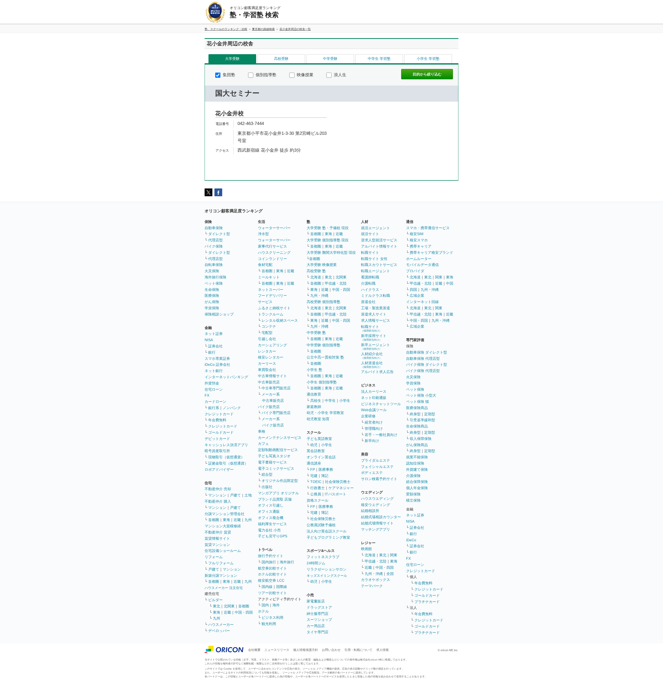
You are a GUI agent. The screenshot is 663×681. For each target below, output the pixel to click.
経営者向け (374, 422)
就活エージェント (375, 228)
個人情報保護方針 (305, 650)
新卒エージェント (375, 346)
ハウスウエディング (377, 498)
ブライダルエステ (375, 460)
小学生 (344, 400)
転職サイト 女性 (374, 259)
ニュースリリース (276, 650)
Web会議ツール (374, 410)
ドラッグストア (319, 607)
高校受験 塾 (316, 271)
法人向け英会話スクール (327, 531)
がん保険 (212, 302)
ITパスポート (335, 494)
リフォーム (214, 557)
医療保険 (212, 295)
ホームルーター (418, 259)
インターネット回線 (422, 302)
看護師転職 (370, 277)
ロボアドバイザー (219, 469)
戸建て (235, 495)
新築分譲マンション (221, 575)
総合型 (267, 474)
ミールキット (269, 277)
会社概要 (254, 650)
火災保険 (212, 271)
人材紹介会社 (372, 355)
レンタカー (267, 351)
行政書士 (317, 488)
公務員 (315, 494)
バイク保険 (214, 246)
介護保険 (413, 476)
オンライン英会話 (321, 457)
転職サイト (370, 252)
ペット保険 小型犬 (421, 395)
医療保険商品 (417, 408)
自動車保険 (214, 228)
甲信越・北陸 (336, 283)
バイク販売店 (269, 407)
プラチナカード (427, 602)
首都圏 (213, 520)
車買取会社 (267, 370)
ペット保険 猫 (417, 401)
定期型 (429, 414)
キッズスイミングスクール (327, 576)
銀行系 (213, 408)
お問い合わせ (331, 650)
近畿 (237, 520)
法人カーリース (373, 391)
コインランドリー (272, 259)
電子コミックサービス (276, 468)
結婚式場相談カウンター (381, 517)
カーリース (267, 363)
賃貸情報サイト (217, 538)
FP (312, 469)
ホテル (263, 611)
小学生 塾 (314, 370)
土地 (248, 495)
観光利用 (269, 624)
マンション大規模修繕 (223, 526)
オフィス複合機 (270, 518)
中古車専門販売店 (276, 388)
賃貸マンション (217, 545)
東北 (216, 606)
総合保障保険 (417, 482)
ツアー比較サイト (272, 593)
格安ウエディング (375, 505)
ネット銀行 (214, 371)
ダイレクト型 (219, 234)
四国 (413, 289)
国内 (265, 605)
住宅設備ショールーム (223, 551)
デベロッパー (219, 631)
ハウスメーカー (221, 624)
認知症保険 (415, 463)
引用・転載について (358, 650)
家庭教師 (314, 407)
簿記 (324, 476)
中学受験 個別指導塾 (323, 345)
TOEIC (315, 482)
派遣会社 (368, 302)
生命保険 (212, 289)
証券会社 (215, 346)
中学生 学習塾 (379, 59)
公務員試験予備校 (321, 525)
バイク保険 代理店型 (423, 371)
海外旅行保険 (215, 277)
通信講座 (314, 463)
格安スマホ (419, 240)
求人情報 (382, 650)
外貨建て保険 (417, 469)
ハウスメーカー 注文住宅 (224, 588)
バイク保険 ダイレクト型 (426, 364)
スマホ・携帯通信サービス (428, 228)
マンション (217, 495)
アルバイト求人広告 (377, 372)
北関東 (229, 606)
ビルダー (215, 600)
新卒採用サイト (373, 337)
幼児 (314, 445)
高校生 (315, 400)
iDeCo (411, 540)
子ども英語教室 (319, 439)
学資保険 (212, 308)
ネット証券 (214, 334)
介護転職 (368, 283)
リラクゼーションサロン (327, 569)
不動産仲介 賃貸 (218, 532)
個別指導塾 (265, 75)
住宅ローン (214, 389)
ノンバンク (232, 408)
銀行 (211, 352)
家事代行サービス (272, 246)
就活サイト (370, 234)
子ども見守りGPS (272, 536)
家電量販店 (316, 601)
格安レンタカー (270, 357)
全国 (390, 574)
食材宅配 (265, 265)
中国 (449, 283)
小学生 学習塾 (428, 59)
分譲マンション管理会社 (224, 514)
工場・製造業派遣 (375, 308)
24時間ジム (316, 563)
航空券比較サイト (272, 568)
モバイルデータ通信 (422, 265)
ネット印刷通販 (373, 398)
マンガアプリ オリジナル (278, 493)
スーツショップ (319, 619)
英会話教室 (316, 451)
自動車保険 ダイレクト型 (426, 352)
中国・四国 (244, 612)
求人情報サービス (375, 320)
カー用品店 (316, 626)
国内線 (267, 587)
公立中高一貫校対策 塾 (325, 357)
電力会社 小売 (269, 530)
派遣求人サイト (373, 314)
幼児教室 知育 (318, 419)
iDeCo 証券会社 (217, 364)
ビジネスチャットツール (381, 404)
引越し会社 (267, 339)
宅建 (314, 476)
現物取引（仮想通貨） (226, 457)
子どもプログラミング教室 (328, 537)
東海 (226, 520)
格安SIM (416, 234)
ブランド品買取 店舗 (275, 499)
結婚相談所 (370, 511)
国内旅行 (269, 562)
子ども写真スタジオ (274, 456)
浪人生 (339, 75)
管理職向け (374, 428)
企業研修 (368, 416)
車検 (261, 431)
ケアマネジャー (341, 488)
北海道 (315, 277)
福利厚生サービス (272, 524)
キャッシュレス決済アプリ (226, 445)
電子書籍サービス (272, 462)
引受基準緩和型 (422, 420)
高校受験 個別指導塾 (323, 302)
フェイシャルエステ (377, 467)
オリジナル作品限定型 (280, 481)
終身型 (415, 414)
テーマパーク (372, 586)
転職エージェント (375, 271)
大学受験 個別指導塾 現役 (328, 240)
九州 (248, 520)
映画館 (366, 549)
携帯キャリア (420, 246)
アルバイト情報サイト (379, 246)
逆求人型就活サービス (379, 240)
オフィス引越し (270, 505)
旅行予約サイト (270, 556)
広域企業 (417, 295)
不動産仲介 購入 (218, 501)
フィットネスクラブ (323, 557)
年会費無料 (217, 420)
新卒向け (372, 441)
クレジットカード (219, 414)
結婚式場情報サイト (377, 523)
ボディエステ (372, 473)
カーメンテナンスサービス (279, 438)
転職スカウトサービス (379, 265)
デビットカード (217, 439)
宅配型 (267, 333)
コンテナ (269, 326)
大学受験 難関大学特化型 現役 (331, 252)
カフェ (263, 443)
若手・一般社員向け (381, 435)
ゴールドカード (221, 432)
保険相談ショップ (219, 314)
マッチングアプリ (375, 529)
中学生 (330, 400)
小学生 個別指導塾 (322, 382)
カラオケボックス (375, 580)
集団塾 (228, 75)
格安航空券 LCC (271, 580)
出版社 (267, 487)
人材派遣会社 (372, 364)
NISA (209, 340)
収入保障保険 (420, 439)
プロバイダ (415, 271)
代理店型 (215, 240)
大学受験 (232, 59)
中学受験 (330, 59)
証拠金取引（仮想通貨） (228, 463)
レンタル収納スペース (280, 320)
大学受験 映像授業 (322, 265)
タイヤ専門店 (317, 632)
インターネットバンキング (226, 377)
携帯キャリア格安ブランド (431, 252)
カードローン (215, 401)
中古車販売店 (269, 382)
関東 (393, 555)
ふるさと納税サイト (274, 308)
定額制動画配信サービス (278, 450)
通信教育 (314, 394)
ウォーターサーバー (274, 228)
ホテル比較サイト (272, 574)
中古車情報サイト (272, 376)
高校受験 (281, 59)
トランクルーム (270, 314)
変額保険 (413, 494)
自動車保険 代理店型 (423, 358)
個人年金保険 (417, 488)
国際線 (281, 587)
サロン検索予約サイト (379, 479)
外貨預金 (212, 383)
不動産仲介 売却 (218, 489)
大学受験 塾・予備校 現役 (328, 228)
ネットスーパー (270, 289)
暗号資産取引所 (217, 451)
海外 (276, 605)
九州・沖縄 (319, 295)
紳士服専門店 (317, 614)
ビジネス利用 (272, 617)
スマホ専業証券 (217, 358)
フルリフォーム (221, 563)
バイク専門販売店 (276, 413)
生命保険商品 (417, 426)
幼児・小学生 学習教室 (325, 413)
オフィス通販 (269, 511)
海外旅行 (287, 562)
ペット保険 (214, 283)
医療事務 (326, 469)
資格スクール (317, 500)
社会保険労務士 (337, 482)
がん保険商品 (417, 445)
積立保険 (413, 500)
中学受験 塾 (316, 333)
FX (207, 395)
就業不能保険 (417, 457)
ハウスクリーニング (274, 252)
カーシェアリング (272, 345)
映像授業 (304, 75)
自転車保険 (214, 265)
